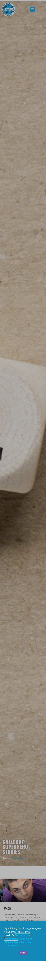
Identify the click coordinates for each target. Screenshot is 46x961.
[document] (23, 480)
